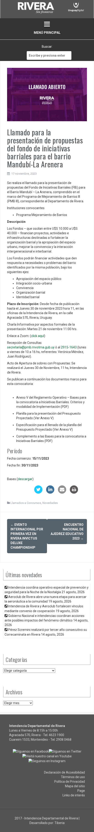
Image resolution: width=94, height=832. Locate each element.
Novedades (50, 503)
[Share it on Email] (62, 492)
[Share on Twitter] (38, 492)
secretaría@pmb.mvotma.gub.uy (31, 347)
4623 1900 (56, 735)
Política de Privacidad (69, 781)
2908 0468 (63, 739)
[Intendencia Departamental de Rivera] (35, 9)
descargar (25, 479)
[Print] (74, 492)
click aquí (37, 336)
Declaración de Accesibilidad (64, 772)
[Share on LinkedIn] (50, 492)
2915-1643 (69, 347)
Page (81, 791)
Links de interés (74, 795)
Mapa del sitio (75, 786)
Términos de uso (73, 777)
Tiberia (60, 823)
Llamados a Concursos (25, 503)
